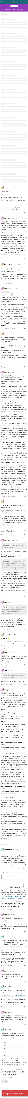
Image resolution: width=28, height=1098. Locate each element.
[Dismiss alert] (7, 1094)
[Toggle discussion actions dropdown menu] (26, 2)
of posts (13, 1)
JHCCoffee (5, 191)
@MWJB (4, 940)
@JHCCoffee (5, 222)
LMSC (4, 693)
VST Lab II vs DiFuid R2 (7, 841)
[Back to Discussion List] (1, 2)
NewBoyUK (6, 292)
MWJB (5, 608)
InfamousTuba (7, 918)
